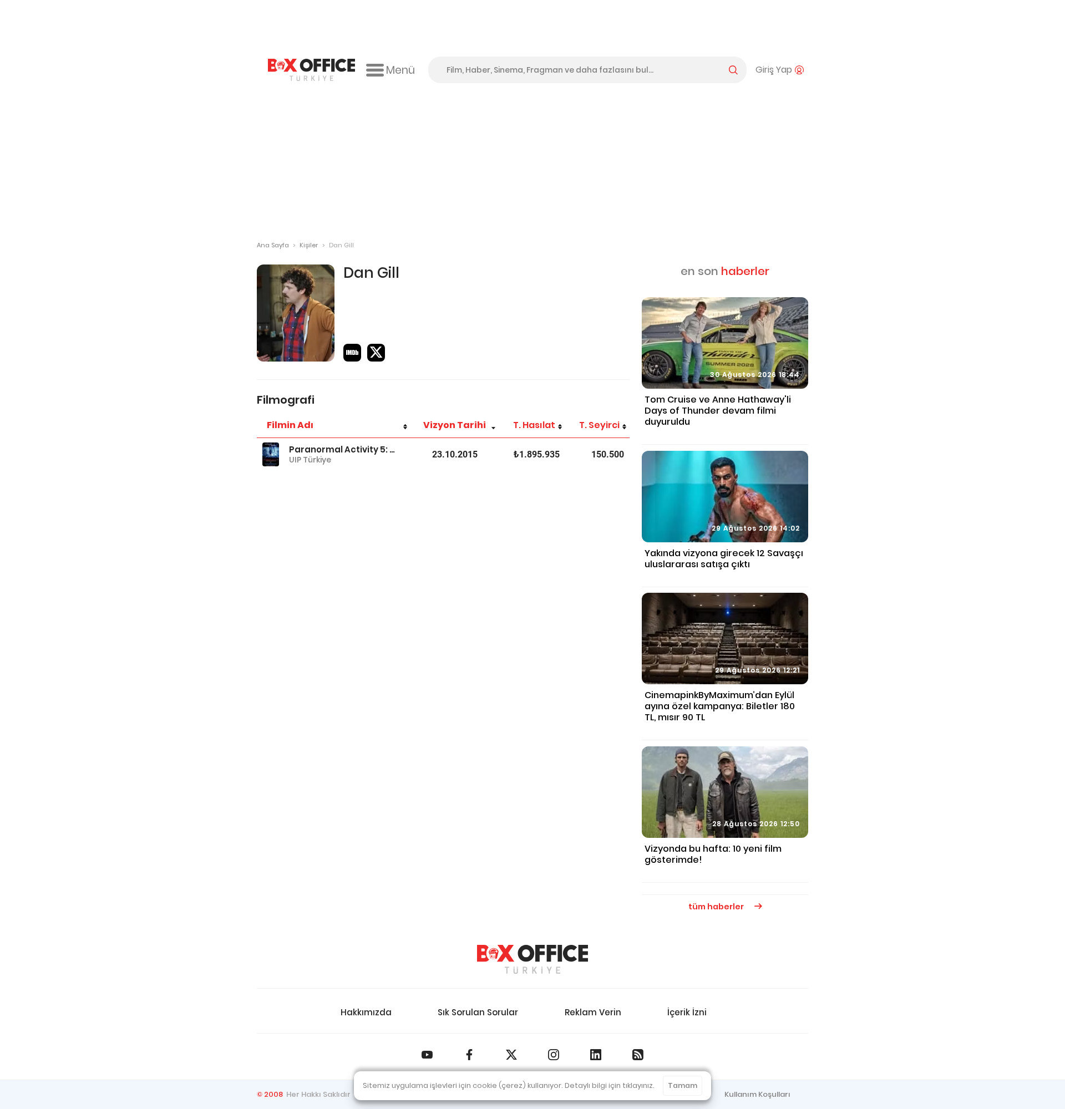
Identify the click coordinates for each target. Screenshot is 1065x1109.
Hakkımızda (366, 1012)
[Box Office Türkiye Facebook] (469, 1054)
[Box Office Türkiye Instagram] (553, 1054)
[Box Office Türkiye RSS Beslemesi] (638, 1054)
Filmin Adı (290, 425)
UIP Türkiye (310, 459)
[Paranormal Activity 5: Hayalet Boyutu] (270, 454)
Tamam (682, 1085)
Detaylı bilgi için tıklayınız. (610, 1085)
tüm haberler (717, 906)
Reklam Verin (593, 1012)
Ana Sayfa (273, 245)
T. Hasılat (534, 425)
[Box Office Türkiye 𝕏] (511, 1054)
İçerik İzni (687, 1012)
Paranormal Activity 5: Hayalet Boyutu (342, 449)
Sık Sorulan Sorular (478, 1012)
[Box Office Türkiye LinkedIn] (596, 1054)
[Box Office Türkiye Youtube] (427, 1054)
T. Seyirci (599, 425)
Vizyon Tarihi (454, 425)
